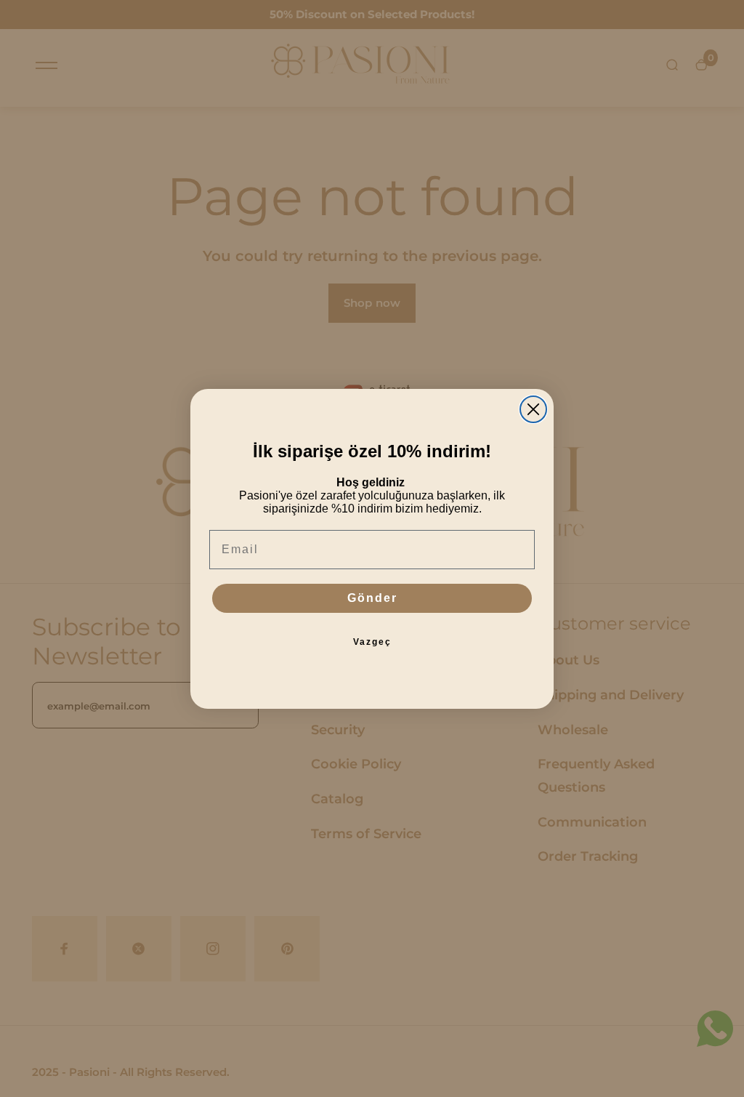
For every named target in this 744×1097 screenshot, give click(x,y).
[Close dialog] (533, 409)
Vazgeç (372, 642)
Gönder (372, 598)
